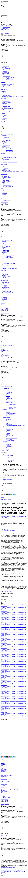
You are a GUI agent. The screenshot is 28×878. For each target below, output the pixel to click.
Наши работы (4, 89)
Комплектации (6, 76)
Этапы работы (4, 98)
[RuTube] (3, 126)
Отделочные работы (8, 111)
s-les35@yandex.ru (5, 33)
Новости (5, 69)
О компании (4, 63)
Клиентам (3, 113)
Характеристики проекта (9, 530)
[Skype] (13, 494)
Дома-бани (5, 92)
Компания (3, 759)
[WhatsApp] (11, 494)
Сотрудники (6, 72)
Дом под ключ (9, 79)
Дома (4, 91)
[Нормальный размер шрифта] (1, 3)
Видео (4, 119)
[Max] (3, 127)
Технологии (6, 116)
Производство (6, 106)
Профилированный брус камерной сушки (13, 96)
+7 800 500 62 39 (6, 27)
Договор (5, 103)
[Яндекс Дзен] (3, 129)
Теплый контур (9, 78)
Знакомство (6, 101)
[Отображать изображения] (1, 17)
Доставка (5, 107)
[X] (7, 494)
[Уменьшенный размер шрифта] (1, 2)
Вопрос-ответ (6, 73)
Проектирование (7, 102)
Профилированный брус (9, 84)
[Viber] (9, 494)
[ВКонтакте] (3, 124)
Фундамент (6, 104)
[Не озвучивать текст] (1, 23)
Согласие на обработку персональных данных (11, 870)
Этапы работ (3, 790)
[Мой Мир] (5, 494)
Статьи (5, 71)
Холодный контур (10, 77)
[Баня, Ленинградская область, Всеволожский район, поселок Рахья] (14, 517)
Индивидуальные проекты (9, 86)
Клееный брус (6, 85)
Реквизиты (5, 74)
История (5, 67)
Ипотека (5, 118)
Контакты (3, 121)
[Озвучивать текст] (1, 21)
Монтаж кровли (7, 109)
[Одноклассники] (3, 494)
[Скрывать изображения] (1, 18)
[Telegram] (3, 125)
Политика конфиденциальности (8, 867)
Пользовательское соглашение (8, 868)
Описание (5, 529)
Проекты (3, 82)
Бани (4, 94)
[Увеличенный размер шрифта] (2, 5)
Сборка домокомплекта (8, 108)
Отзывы (5, 115)
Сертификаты (6, 68)
